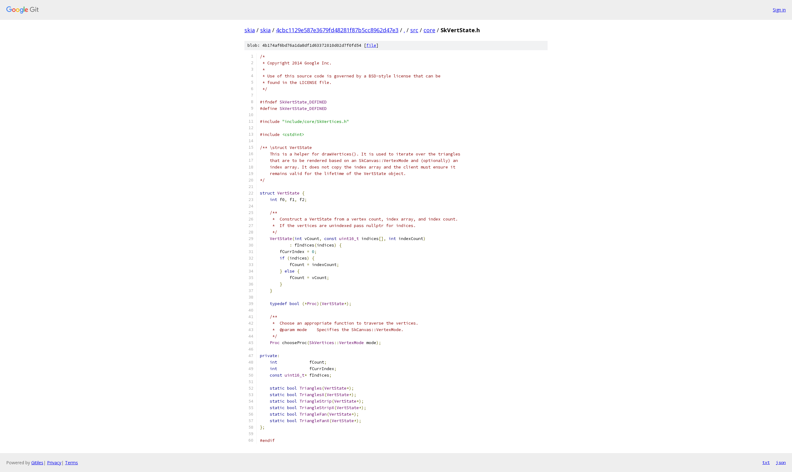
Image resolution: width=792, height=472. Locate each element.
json (781, 462)
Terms (71, 462)
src (414, 30)
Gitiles (37, 462)
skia (249, 30)
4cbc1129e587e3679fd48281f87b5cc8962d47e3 (337, 30)
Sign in (779, 10)
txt (766, 462)
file (371, 45)
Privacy (54, 462)
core (429, 30)
